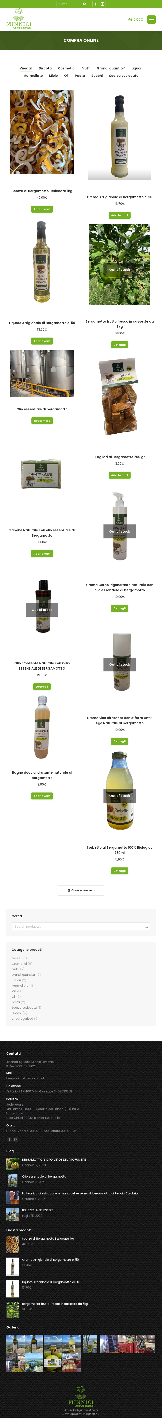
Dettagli (119, 345)
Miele (53, 75)
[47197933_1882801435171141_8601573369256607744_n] (53, 1362)
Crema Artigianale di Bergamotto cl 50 (119, 197)
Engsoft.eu (92, 1414)
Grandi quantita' (111, 68)
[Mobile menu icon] (151, 19)
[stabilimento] (71, 1362)
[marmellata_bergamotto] (34, 1362)
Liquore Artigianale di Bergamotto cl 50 (42, 323)
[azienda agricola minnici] (146, 1344)
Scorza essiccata (124, 75)
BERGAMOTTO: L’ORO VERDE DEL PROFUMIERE (54, 1159)
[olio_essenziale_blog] (90, 1344)
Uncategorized (22, 1018)
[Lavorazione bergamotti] (15, 1362)
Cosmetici (66, 68)
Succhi (97, 75)
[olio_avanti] (15, 1344)
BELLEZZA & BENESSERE (37, 1210)
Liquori (136, 68)
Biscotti (45, 68)
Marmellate (33, 75)
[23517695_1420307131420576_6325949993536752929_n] (127, 1344)
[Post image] (12, 1163)
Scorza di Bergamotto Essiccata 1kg (42, 191)
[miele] (53, 1344)
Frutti (86, 68)
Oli (66, 75)
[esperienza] (109, 1344)
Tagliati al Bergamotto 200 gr (120, 457)
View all (26, 68)
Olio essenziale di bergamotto (42, 409)
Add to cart (42, 209)
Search (146, 926)
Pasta (80, 75)
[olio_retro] (34, 1344)
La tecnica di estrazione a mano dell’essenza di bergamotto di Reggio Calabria (80, 1193)
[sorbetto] (71, 1344)
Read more (42, 421)
